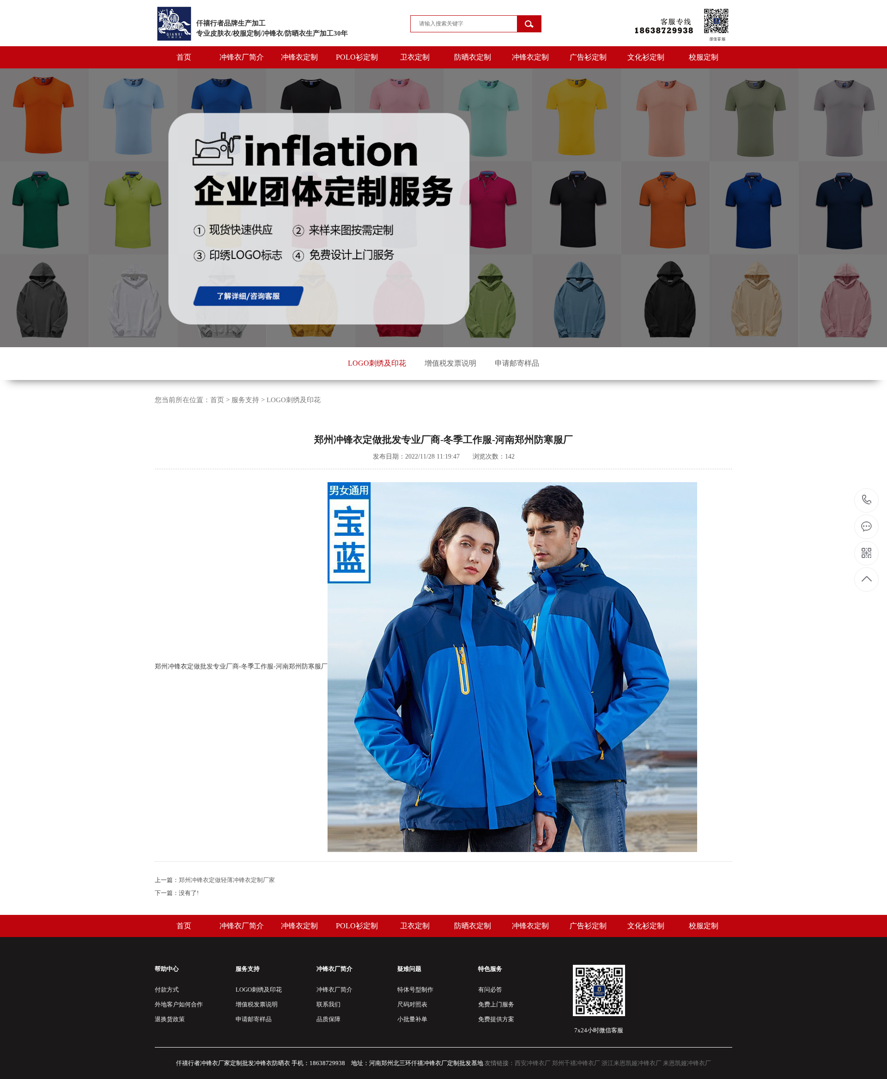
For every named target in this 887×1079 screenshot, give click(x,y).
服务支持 (245, 400)
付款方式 (167, 989)
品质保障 (328, 1019)
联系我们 (328, 1004)
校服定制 (703, 57)
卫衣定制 (415, 57)
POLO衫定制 (357, 57)
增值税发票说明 (450, 363)
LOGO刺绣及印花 (377, 363)
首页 (183, 57)
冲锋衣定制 (299, 57)
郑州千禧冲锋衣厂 (576, 1063)
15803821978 (867, 500)
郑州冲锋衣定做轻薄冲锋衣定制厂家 (227, 880)
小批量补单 (412, 1019)
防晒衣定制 (472, 57)
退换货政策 (170, 1019)
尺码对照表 (412, 1004)
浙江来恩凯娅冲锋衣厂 (631, 1063)
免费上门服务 (496, 1004)
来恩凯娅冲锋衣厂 (687, 1063)
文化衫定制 (645, 57)
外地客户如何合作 (179, 1004)
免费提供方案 (496, 1019)
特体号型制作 (415, 989)
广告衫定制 (588, 57)
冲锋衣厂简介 (241, 57)
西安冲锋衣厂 (533, 1063)
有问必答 (490, 989)
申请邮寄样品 (517, 363)
